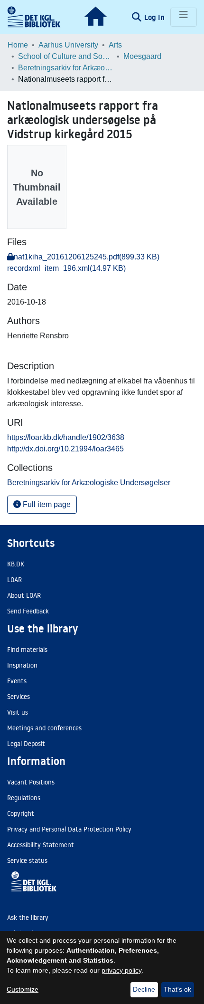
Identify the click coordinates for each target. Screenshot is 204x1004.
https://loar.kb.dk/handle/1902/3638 (65, 437)
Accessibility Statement (40, 845)
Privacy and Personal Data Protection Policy (69, 829)
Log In (155, 17)
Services (18, 696)
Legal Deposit (26, 743)
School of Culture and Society (65, 56)
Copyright (20, 813)
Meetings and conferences (44, 728)
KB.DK (15, 564)
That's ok (177, 989)
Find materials (27, 649)
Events (17, 681)
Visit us (17, 712)
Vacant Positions (31, 782)
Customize (22, 989)
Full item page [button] (46, 504)
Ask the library (27, 917)
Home (18, 45)
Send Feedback (28, 611)
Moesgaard (142, 56)
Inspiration (22, 665)
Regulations (23, 798)
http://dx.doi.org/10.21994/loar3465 (65, 449)
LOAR (14, 579)
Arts (115, 45)
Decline (144, 989)
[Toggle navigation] (183, 17)
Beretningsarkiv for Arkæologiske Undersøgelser (65, 68)
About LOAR (24, 595)
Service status (27, 860)
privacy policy (121, 970)
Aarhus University (68, 45)
